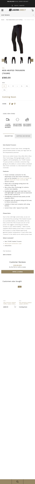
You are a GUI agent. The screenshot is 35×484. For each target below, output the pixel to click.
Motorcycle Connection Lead (13, 243)
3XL (4, 90)
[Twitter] (12, 104)
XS (4, 86)
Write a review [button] (17, 272)
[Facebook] (10, 104)
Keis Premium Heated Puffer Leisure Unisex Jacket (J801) (9, 304)
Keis (3, 68)
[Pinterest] (15, 104)
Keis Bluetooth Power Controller (16, 179)
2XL (27, 86)
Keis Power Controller (23, 178)
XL (22, 86)
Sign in (16, 5)
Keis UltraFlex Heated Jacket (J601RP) (25, 303)
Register (22, 5)
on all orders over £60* (17, 1)
